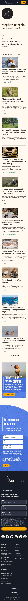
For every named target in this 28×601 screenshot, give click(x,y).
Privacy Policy (14, 460)
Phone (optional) (7, 445)
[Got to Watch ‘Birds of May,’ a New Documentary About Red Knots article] (14, 252)
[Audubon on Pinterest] (25, 536)
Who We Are (4, 548)
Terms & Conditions (15, 525)
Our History (4, 550)
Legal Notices (6, 599)
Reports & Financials (7, 561)
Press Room (18, 553)
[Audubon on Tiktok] (20, 536)
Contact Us (18, 556)
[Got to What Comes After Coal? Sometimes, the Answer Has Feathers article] (14, 101)
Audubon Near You (6, 573)
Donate (23, 2)
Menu (3, 2)
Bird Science (6, 82)
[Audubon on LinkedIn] (16, 536)
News (4, 113)
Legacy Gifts (4, 581)
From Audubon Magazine (9, 172)
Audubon (8, 2)
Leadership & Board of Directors (6, 553)
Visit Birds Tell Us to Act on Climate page (14, 380)
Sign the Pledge (9, 394)
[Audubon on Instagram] (3, 536)
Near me (14, 2)
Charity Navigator (14, 591)
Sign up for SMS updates (19, 559)
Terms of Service (17, 451)
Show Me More (13, 355)
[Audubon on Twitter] (11, 536)
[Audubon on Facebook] (7, 536)
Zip (4, 440)
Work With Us (19, 548)
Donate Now (4, 578)
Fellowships (18, 550)
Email (4, 435)
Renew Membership (6, 583)
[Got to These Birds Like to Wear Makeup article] (14, 280)
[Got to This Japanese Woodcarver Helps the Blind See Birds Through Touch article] (14, 222)
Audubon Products (6, 576)
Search (17, 2)
